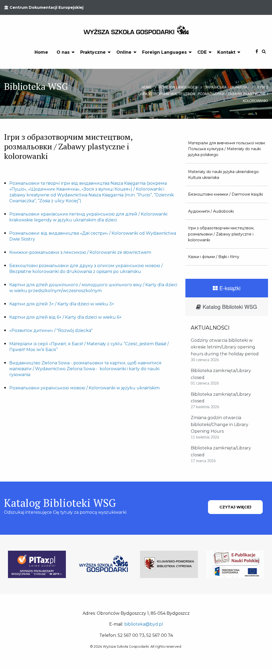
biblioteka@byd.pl (143, 624)
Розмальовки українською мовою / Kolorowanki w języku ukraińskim (84, 387)
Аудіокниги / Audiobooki (211, 211)
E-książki (229, 288)
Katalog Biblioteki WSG (229, 306)
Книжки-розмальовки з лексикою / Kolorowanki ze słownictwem (80, 252)
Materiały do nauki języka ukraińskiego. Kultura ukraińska (224, 174)
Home (41, 52)
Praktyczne (93, 52)
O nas (63, 52)
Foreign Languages (164, 52)
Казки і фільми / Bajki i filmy (213, 256)
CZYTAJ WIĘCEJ (235, 507)
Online (123, 52)
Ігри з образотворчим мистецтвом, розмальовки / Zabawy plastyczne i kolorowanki (221, 234)
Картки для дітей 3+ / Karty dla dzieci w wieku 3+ (61, 303)
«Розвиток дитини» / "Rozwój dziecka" (51, 330)
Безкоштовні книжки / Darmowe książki (225, 194)
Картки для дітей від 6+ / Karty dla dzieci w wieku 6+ (65, 317)
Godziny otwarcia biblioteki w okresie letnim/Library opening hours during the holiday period (225, 347)
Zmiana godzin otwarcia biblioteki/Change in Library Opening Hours (219, 424)
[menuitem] (41, 52)
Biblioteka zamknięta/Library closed (221, 374)
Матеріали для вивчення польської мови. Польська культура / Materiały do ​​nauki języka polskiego (227, 149)
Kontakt (226, 52)
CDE (202, 52)
